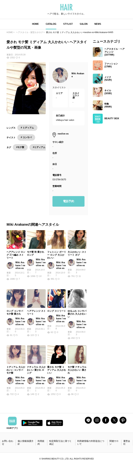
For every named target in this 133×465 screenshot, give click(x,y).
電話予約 (68, 201)
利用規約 (41, 442)
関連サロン (113, 442)
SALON (83, 24)
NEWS (97, 24)
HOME (35, 24)
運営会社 (126, 442)
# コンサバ (26, 137)
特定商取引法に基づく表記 (60, 442)
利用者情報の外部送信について (90, 442)
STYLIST (68, 24)
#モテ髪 (20, 147)
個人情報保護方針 (25, 442)
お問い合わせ (7, 442)
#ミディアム (39, 147)
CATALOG (51, 24)
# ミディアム (27, 127)
